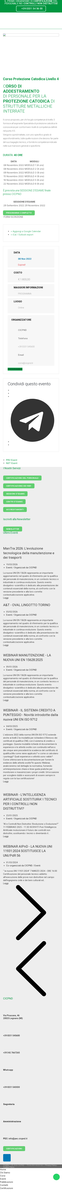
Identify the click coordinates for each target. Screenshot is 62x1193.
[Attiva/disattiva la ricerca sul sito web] (1, 1191)
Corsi (2, 1175)
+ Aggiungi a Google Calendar (26, 231)
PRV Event (11, 460)
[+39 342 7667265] (7, 1046)
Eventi (9, 567)
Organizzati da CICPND (25, 567)
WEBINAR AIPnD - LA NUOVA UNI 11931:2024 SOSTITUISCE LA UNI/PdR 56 (27, 851)
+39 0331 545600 (26, 346)
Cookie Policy (8, 1167)
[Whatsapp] (7, 1064)
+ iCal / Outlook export (22, 234)
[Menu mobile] (58, 20)
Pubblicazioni (6, 1182)
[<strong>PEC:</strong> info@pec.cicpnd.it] (7, 1132)
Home (3, 1169)
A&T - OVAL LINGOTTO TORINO (26, 605)
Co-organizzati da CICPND (19, 865)
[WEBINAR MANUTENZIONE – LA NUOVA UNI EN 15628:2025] (31, 649)
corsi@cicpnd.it (25, 363)
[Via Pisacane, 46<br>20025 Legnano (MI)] (7, 1009)
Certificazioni (6, 1188)
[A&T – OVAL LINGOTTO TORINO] (20, 601)
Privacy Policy (51, 1165)
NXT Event (11, 463)
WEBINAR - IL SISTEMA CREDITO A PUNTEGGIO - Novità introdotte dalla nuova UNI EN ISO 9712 (30, 714)
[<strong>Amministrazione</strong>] (7, 1115)
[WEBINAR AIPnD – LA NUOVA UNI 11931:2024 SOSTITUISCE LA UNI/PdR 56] (31, 841)
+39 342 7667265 (11, 1052)
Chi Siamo (5, 1172)
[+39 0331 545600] (7, 1029)
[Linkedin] (7, 1157)
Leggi (5, 598)
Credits (6, 1165)
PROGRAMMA (24, 293)
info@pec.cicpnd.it (15, 1138)
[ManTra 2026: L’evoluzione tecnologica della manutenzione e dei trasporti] (31, 543)
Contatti (4, 1185)
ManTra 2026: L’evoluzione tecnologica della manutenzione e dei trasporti (28, 553)
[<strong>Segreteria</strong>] (7, 1098)
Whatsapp (8, 1070)
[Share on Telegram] (32, 441)
